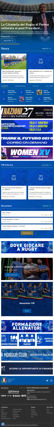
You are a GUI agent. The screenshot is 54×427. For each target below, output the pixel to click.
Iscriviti (27, 311)
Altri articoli (45, 165)
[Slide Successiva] (5, 21)
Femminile (33, 411)
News (32, 416)
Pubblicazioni (49, 413)
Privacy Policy (18, 425)
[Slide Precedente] (2, 21)
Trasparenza (4, 416)
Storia (2, 411)
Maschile (33, 409)
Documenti (15, 413)
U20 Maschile (34, 413)
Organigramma (4, 413)
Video (48, 411)
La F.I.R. (2, 409)
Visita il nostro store (12, 275)
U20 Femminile (34, 414)
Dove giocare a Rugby (17, 409)
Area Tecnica (4, 414)
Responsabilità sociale (6, 418)
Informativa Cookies (26, 425)
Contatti (14, 418)
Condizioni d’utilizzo (11, 425)
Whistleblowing (34, 425)
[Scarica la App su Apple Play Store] (47, 380)
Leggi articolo (7, 40)
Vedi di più (45, 206)
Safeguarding (15, 414)
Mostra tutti (22, 387)
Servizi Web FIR (16, 416)
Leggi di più (45, 48)
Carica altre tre (27, 233)
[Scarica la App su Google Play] (51, 380)
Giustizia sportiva (16, 411)
